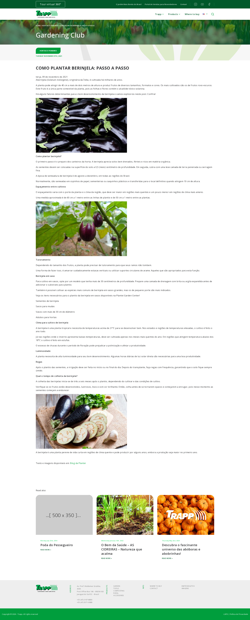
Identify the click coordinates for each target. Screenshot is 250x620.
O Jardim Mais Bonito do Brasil (129, 4)
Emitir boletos (188, 586)
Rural (116, 593)
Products (173, 14)
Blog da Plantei (78, 463)
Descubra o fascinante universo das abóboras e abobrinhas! (181, 549)
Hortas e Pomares (50, 25)
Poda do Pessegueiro (56, 545)
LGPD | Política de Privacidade (236, 614)
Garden (116, 586)
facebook (209, 4)
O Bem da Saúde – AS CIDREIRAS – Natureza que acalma (121, 549)
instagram (195, 4)
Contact (183, 4)
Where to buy (192, 14)
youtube (202, 4)
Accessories (118, 595)
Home (38, 25)
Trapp (158, 14)
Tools (116, 588)
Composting (118, 591)
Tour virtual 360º (50, 4)
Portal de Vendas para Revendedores (161, 4)
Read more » (45, 550)
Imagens (185, 588)
